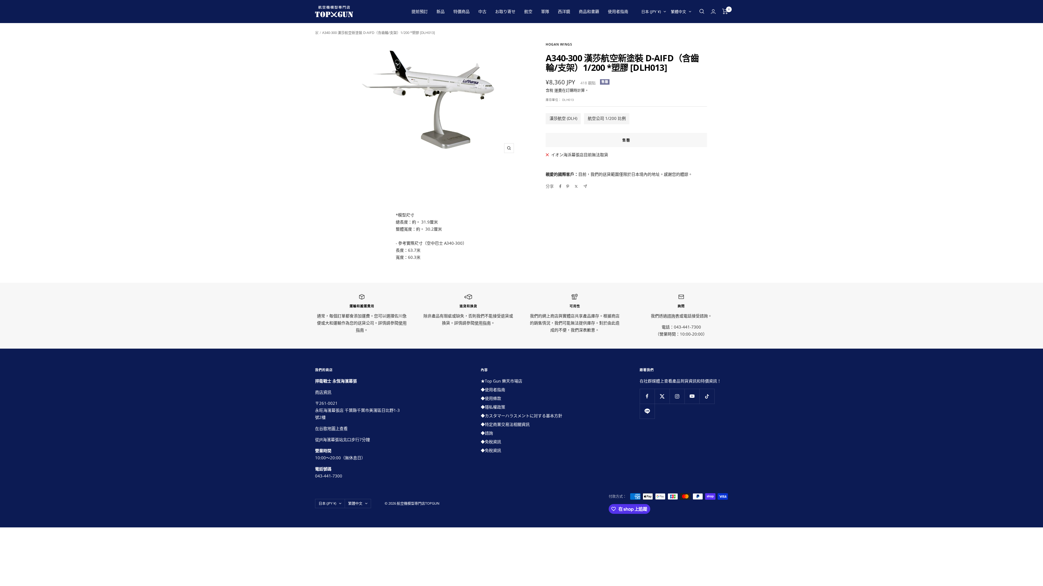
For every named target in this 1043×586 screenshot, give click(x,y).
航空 (528, 11)
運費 (558, 90)
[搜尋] (701, 11)
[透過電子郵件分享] (585, 186)
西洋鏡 (564, 11)
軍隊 (545, 11)
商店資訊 (323, 392)
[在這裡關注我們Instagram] (677, 396)
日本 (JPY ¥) (651, 11)
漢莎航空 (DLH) (563, 118)
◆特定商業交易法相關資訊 (505, 424)
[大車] (725, 11)
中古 (482, 11)
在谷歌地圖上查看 (331, 428)
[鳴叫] (576, 186)
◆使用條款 (491, 398)
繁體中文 (678, 11)
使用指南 (483, 323)
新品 (440, 11)
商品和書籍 (589, 11)
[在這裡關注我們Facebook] (647, 396)
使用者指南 (618, 11)
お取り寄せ (505, 11)
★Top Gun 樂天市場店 (501, 381)
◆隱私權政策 (493, 407)
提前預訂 (419, 11)
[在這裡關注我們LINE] (647, 411)
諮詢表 (673, 316)
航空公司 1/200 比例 (607, 118)
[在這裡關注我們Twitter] (662, 396)
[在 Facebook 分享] (560, 186)
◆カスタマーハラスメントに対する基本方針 (521, 415)
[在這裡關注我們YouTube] (691, 396)
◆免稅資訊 (491, 441)
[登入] (713, 11)
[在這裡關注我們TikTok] (706, 396)
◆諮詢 (487, 433)
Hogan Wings (559, 44)
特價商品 (461, 11)
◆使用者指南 (493, 389)
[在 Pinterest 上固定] (567, 186)
